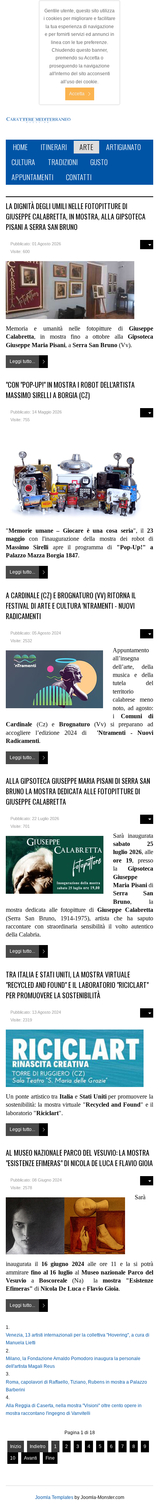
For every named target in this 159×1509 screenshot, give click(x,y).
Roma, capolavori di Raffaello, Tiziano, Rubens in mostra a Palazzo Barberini (76, 1386)
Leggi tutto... (22, 361)
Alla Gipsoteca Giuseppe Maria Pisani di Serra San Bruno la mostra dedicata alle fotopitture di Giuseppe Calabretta (78, 791)
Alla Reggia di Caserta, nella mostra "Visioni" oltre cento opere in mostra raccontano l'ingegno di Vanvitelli (74, 1409)
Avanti (30, 1458)
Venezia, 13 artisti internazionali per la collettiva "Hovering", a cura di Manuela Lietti (77, 1338)
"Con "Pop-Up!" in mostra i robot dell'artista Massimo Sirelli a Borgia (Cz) (70, 390)
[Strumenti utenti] (146, 244)
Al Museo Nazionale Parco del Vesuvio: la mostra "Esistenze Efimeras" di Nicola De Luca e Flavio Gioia (79, 1158)
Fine (50, 1458)
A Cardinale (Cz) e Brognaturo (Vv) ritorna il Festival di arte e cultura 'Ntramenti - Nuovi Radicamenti (71, 605)
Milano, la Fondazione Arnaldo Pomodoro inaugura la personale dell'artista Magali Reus (73, 1362)
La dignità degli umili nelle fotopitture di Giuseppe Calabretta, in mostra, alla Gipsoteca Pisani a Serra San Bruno (75, 216)
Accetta (77, 93)
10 (12, 1458)
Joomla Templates (54, 1497)
